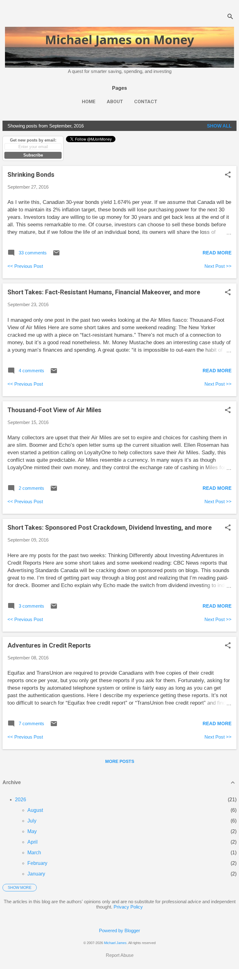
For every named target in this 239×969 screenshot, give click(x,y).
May (32, 831)
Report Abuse (120, 955)
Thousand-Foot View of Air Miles (54, 410)
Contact (145, 101)
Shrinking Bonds (30, 174)
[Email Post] (56, 255)
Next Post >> (218, 266)
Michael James (115, 943)
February (37, 863)
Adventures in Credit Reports (49, 645)
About (115, 101)
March (34, 852)
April (32, 842)
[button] (228, 175)
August (35, 810)
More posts (119, 761)
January (36, 873)
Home (89, 101)
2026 (20, 799)
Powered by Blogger (119, 930)
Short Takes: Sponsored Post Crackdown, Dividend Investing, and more (109, 527)
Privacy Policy (128, 906)
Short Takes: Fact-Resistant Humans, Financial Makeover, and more (103, 292)
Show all (219, 125)
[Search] (230, 17)
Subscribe (33, 155)
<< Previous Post (25, 266)
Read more (217, 252)
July (31, 820)
